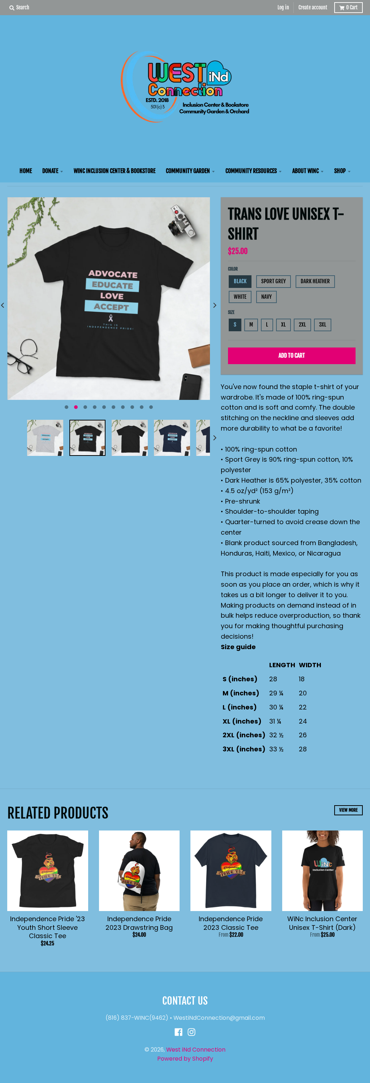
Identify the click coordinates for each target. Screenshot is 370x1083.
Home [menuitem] (26, 170)
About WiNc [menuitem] (305, 170)
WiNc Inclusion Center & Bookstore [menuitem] (114, 170)
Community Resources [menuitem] (251, 170)
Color (233, 269)
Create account (312, 7)
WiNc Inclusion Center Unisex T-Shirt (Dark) (322, 923)
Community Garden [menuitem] (188, 170)
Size (231, 312)
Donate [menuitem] (50, 170)
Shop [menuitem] (340, 170)
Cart (352, 7)
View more (348, 810)
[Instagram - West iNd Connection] (191, 1032)
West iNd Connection (195, 1049)
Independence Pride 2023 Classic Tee (231, 923)
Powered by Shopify (185, 1058)
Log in (283, 7)
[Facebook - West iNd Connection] (178, 1032)
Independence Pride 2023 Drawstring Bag (139, 923)
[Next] (214, 305)
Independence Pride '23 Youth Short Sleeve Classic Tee (47, 927)
